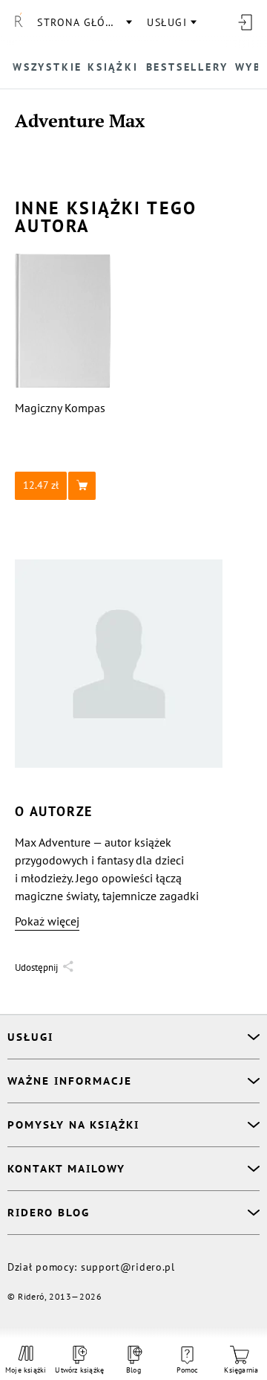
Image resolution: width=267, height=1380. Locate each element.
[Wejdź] (244, 22)
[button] (63, 486)
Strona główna (84, 22)
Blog (133, 1370)
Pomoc (188, 1370)
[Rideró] (18, 22)
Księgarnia (241, 1370)
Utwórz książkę (80, 1370)
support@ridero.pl (128, 1267)
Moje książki (25, 1370)
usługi (167, 22)
